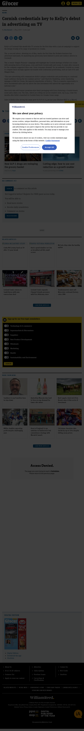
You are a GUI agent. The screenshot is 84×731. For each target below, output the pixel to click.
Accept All (49, 147)
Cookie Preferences (30, 147)
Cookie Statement (52, 140)
